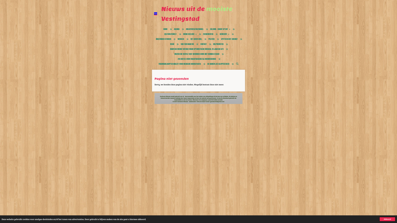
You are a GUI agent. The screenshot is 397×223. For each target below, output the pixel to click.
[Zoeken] (237, 64)
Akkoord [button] (387, 219)
